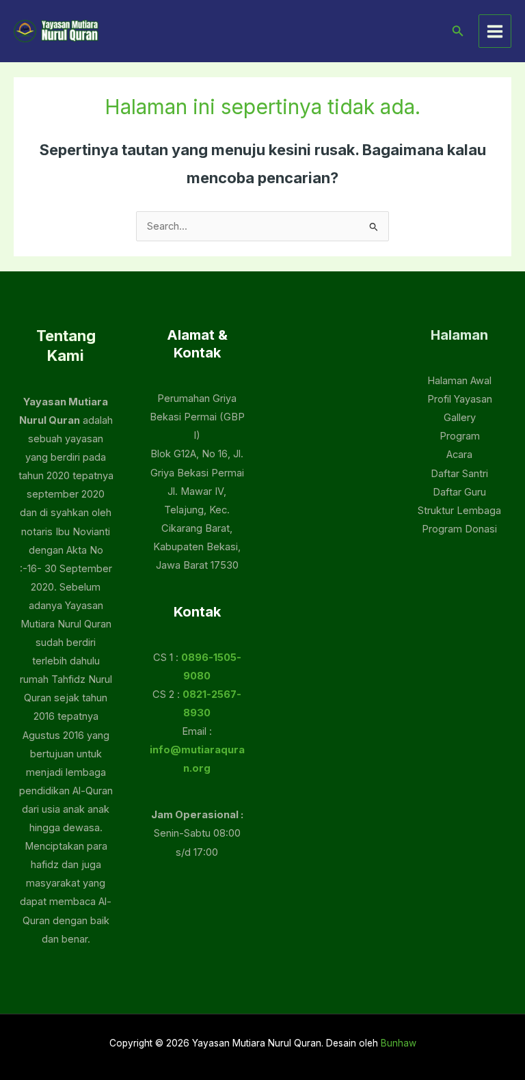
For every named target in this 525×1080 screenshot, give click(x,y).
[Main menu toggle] (495, 30)
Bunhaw (398, 1043)
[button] (458, 31)
